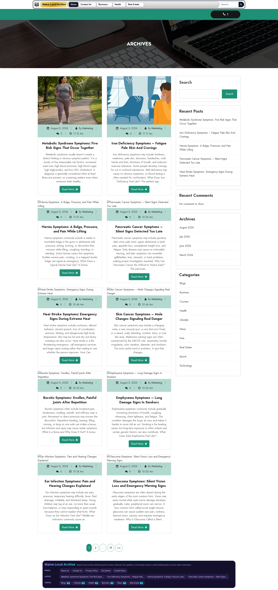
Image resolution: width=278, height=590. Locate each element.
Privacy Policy (92, 570)
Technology (186, 366)
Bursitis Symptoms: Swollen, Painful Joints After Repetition (69, 400)
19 (110, 548)
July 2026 (185, 237)
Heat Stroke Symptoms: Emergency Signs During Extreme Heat (70, 316)
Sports (183, 356)
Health (118, 4)
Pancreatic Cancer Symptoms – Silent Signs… (208, 577)
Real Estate (133, 4)
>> (118, 548)
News (183, 329)
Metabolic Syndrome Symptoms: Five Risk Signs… (82, 577)
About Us (65, 570)
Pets (182, 338)
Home (73, 4)
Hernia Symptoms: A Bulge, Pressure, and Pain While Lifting (70, 229)
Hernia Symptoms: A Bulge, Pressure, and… (166, 577)
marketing (87, 128)
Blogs (183, 283)
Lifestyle (184, 320)
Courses (184, 301)
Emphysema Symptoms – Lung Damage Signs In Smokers (139, 400)
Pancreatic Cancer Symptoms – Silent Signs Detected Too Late (139, 229)
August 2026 (187, 227)
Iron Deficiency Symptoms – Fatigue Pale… (125, 577)
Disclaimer (106, 570)
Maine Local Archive (54, 4)
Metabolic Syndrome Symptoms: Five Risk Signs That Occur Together (70, 145)
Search (185, 82)
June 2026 (185, 246)
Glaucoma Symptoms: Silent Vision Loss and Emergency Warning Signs (139, 483)
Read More (68, 189)
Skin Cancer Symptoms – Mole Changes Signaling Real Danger (139, 316)
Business (103, 4)
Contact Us (86, 4)
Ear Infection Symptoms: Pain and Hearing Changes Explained (70, 483)
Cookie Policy (120, 570)
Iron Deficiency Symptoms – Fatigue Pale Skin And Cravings (139, 145)
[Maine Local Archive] (37, 4)
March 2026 (186, 255)
